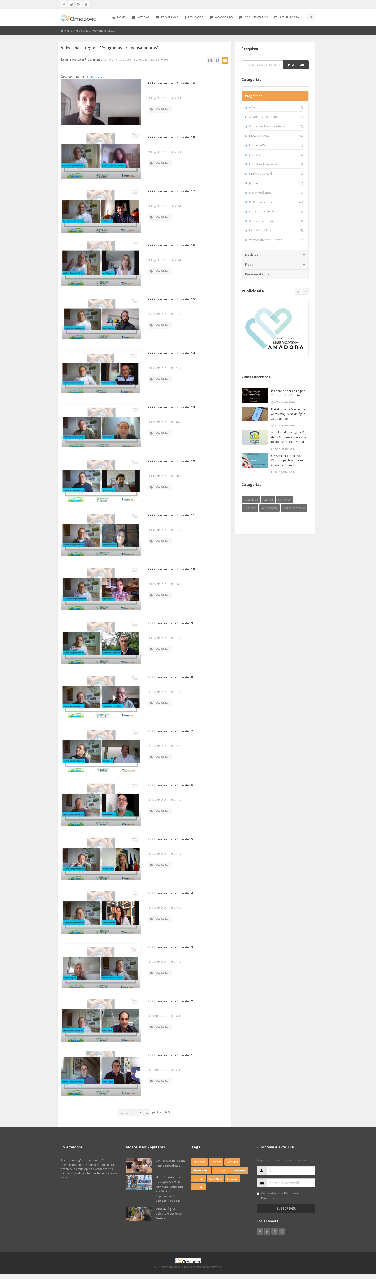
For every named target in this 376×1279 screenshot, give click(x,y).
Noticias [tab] (251, 255)
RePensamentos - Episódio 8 (170, 677)
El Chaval (276, 155)
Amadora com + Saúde (276, 117)
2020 (101, 77)
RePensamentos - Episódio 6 (170, 785)
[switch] (258, 1193)
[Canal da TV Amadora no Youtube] (86, 4)
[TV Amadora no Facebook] (64, 4)
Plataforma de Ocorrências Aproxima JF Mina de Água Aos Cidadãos (289, 414)
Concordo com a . (280, 1195)
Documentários (256, 17)
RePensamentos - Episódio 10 (171, 569)
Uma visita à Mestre (276, 230)
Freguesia (239, 1170)
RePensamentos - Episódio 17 (171, 191)
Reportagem (269, 508)
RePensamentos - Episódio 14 (171, 353)
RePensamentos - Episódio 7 (170, 731)
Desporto (250, 508)
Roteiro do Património (276, 211)
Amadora (199, 1162)
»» (147, 1113)
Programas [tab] (253, 96)
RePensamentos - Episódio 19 (171, 83)
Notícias (143, 17)
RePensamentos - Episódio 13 (171, 407)
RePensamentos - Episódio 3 (170, 947)
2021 (92, 77)
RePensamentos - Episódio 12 (171, 461)
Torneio (198, 1178)
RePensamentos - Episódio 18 (171, 137)
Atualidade (251, 500)
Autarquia (215, 1178)
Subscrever (286, 1208)
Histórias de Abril (276, 173)
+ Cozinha (276, 107)
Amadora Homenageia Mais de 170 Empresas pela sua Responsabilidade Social (289, 437)
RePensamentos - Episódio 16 (171, 245)
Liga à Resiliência (276, 192)
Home (121, 17)
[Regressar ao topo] (361, 1251)
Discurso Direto (276, 136)
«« (121, 1113)
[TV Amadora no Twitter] (71, 4)
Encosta (232, 1178)
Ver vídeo (163, 109)
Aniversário (201, 1170)
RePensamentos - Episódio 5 (170, 839)
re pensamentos (276, 202)
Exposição (220, 1170)
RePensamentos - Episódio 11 (171, 515)
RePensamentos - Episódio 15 (171, 299)
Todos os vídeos (294, 508)
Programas (169, 17)
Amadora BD (224, 17)
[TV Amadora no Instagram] (79, 4)
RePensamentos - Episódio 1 (170, 1055)
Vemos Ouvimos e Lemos (276, 240)
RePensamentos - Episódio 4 (170, 893)
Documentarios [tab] (257, 274)
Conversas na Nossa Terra (276, 126)
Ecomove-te (276, 145)
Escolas (198, 1187)
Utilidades (195, 17)
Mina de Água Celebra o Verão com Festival (170, 1213)
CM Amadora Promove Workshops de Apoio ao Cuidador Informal (287, 460)
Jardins (276, 183)
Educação (284, 500)
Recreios (232, 1162)
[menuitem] (118, 17)
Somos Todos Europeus (276, 221)
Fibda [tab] (249, 264)
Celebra (216, 1162)
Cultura (268, 500)
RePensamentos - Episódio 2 (170, 1001)
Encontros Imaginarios (276, 164)
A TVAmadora (289, 17)
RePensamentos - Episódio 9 (170, 623)
